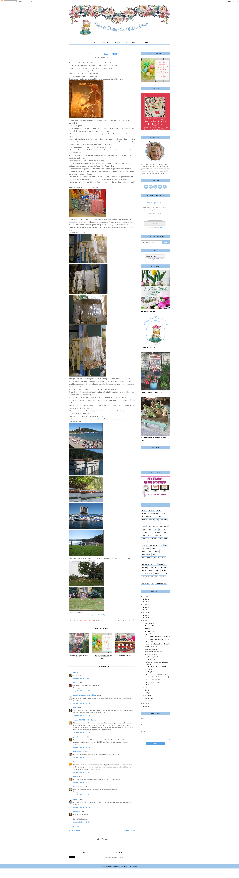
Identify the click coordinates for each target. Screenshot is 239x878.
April (146, 693)
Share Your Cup (156, 548)
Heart (165, 532)
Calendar (152, 510)
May (146, 690)
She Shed (144, 551)
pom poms (163, 577)
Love (165, 538)
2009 (144, 706)
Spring (157, 551)
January (147, 701)
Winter (157, 561)
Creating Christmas (148, 519)
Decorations (155, 523)
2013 (144, 615)
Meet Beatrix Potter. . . (152, 646)
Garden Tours (152, 529)
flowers (156, 570)
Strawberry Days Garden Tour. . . (152, 393)
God (151, 532)
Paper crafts (153, 545)
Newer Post (75, 831)
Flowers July (164, 526)
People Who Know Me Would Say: (85, 695)
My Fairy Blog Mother (133, 866)
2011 (144, 620)
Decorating (145, 523)
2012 (144, 618)
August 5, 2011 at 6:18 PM (81, 757)
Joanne (75, 683)
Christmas (154, 513)
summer (158, 580)
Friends (144, 529)
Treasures (155, 554)
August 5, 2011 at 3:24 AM (81, 703)
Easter (144, 526)
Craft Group (158, 516)
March (147, 695)
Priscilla (76, 776)
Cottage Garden (147, 516)
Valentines (161, 558)
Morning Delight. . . (151, 649)
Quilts (166, 545)
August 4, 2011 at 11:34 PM (81, 691)
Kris (74, 672)
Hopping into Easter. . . (149, 311)
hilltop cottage (147, 573)
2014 (144, 612)
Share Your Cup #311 (148, 347)
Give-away (145, 532)
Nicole (75, 707)
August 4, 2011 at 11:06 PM (81, 678)
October (147, 628)
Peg (74, 762)
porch (143, 580)
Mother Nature (153, 542)
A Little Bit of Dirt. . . (151, 659)
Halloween (158, 532)
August (147, 634)
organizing (145, 577)
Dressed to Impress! (151, 654)
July (146, 685)
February (147, 698)
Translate (161, 259)
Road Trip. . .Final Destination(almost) (157, 677)
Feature (155, 526)
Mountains (163, 542)
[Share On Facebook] (126, 620)
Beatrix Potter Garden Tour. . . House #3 (157, 636)
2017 (144, 604)
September (148, 631)
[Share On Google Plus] (130, 620)
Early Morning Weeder (152, 657)
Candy (158, 510)
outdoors (154, 577)
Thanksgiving (146, 554)
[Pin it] (133, 620)
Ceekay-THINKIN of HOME (82, 720)
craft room (163, 567)
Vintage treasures (147, 561)
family (150, 570)
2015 (144, 610)
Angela (75, 799)
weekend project (161, 583)
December (148, 623)
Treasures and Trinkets (149, 558)
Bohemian (76, 812)
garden (163, 570)
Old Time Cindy (78, 751)
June (146, 687)
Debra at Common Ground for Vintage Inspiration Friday (87, 615)
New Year (144, 545)
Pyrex (160, 545)
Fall (149, 526)
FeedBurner (158, 227)
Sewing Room (146, 548)
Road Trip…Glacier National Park (155, 674)
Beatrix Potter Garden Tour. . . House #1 (157, 644)
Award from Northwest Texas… (154, 652)
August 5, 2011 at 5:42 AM (81, 716)
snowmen (150, 580)
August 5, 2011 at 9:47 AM (81, 747)
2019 (144, 599)
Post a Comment (76, 826)
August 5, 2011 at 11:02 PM (81, 772)
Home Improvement (147, 535)
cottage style (153, 567)
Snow (151, 551)
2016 (144, 607)
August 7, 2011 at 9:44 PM (81, 795)
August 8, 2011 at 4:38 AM (81, 807)
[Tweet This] (123, 620)
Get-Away (162, 529)
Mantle (144, 542)
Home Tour (158, 535)
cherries (153, 564)
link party (157, 573)
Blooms (144, 510)
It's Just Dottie (78, 787)
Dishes (163, 523)
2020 (144, 596)
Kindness (153, 538)
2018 (144, 602)
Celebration (145, 513)
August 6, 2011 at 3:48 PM (81, 782)
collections (162, 564)
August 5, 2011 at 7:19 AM (81, 732)
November (148, 626)
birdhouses (145, 564)
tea (152, 583)
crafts (144, 570)
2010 (144, 703)
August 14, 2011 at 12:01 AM (82, 822)
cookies (144, 567)
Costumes (163, 513)
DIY (157, 519)
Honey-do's (145, 538)
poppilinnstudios (79, 737)
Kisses (160, 538)
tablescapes (145, 583)
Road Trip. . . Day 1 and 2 (152, 682)
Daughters (163, 519)
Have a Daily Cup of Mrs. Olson (113, 866)
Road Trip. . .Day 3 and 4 (152, 679)
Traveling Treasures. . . (152, 672)
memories (165, 573)
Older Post (129, 831)
